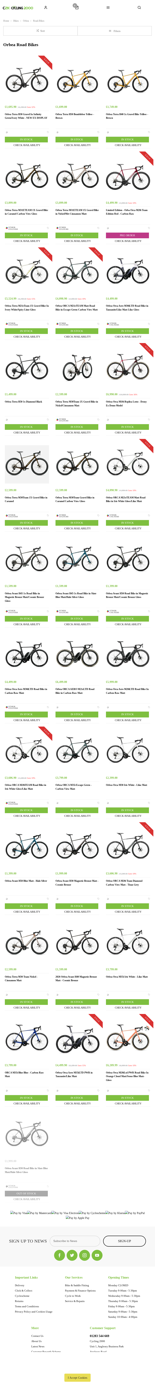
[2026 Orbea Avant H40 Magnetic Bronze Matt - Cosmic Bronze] (78, 943)
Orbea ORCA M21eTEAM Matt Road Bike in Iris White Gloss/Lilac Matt (126, 499)
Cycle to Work (73, 1295)
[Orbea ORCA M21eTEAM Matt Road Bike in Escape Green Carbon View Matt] (78, 273)
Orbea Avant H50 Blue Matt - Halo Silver (26, 880)
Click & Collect (23, 1290)
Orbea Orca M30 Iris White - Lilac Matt (126, 785)
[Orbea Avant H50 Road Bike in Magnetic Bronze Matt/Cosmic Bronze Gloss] (128, 560)
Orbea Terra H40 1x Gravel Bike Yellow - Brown (127, 116)
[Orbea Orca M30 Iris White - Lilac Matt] (128, 752)
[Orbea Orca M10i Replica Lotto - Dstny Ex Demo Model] (128, 368)
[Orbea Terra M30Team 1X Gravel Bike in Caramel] (27, 464)
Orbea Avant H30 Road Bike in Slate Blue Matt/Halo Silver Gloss (26, 1170)
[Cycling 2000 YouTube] (97, 1255)
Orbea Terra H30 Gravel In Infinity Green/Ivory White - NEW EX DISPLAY (26, 116)
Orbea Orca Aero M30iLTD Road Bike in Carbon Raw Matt (26, 691)
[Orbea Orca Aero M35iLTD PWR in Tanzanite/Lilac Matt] (78, 1039)
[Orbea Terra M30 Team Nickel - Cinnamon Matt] (27, 943)
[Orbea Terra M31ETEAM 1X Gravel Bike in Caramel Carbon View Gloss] (27, 177)
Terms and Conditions (27, 1306)
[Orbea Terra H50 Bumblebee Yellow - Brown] (78, 81)
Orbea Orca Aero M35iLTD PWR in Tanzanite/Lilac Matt (74, 1074)
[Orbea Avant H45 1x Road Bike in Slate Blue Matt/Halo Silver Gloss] (78, 560)
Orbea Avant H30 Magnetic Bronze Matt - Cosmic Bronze (77, 882)
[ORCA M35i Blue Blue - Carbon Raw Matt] (27, 1039)
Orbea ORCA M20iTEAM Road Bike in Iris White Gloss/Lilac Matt (25, 787)
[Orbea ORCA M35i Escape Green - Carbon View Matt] (78, 752)
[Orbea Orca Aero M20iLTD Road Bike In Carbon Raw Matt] (128, 656)
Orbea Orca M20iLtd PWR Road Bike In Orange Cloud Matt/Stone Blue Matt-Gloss (127, 1076)
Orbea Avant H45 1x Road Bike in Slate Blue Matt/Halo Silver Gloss (76, 595)
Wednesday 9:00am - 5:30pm (124, 1295)
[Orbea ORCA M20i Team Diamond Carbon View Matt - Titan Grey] (128, 847)
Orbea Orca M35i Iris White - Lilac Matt (127, 976)
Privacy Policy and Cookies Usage (33, 1311)
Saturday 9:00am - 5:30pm (122, 1311)
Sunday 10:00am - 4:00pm (122, 1316)
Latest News (37, 1346)
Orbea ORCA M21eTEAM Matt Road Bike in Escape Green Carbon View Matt (77, 307)
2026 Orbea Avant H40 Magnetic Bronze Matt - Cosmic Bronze (76, 978)
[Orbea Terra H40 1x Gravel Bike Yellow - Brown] (128, 81)
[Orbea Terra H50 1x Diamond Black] (27, 368)
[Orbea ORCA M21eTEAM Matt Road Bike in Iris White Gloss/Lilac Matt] (128, 464)
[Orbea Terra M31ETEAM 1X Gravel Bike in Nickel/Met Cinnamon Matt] (78, 177)
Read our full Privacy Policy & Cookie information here (77, 1368)
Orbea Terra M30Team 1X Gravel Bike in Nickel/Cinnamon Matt (77, 403)
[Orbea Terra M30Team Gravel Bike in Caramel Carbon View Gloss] (78, 464)
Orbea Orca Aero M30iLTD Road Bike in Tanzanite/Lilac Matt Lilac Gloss (127, 307)
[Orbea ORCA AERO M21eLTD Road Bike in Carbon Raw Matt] (78, 656)
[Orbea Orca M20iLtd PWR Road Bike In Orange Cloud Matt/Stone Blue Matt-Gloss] (128, 1039)
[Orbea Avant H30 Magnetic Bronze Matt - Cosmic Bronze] (78, 847)
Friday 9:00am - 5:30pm (121, 1306)
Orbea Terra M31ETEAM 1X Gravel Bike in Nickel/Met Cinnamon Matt (77, 212)
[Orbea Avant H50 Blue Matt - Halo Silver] (27, 847)
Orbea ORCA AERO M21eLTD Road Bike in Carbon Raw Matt (75, 691)
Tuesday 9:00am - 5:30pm (122, 1290)
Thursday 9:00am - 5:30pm (123, 1301)
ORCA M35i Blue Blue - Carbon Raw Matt (24, 1074)
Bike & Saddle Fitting (77, 1285)
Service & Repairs (75, 1301)
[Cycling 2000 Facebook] (59, 1255)
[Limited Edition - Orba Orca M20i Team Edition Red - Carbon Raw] (128, 177)
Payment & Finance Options (80, 1290)
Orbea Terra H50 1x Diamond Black (23, 401)
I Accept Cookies (77, 1377)
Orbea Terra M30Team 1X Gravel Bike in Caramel (26, 499)
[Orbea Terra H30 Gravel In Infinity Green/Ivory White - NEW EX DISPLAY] (27, 81)
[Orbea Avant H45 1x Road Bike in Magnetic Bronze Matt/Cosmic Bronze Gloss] (27, 560)
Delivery (19, 1285)
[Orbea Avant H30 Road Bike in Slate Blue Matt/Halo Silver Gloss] (27, 1135)
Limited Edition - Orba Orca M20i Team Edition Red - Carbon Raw (127, 212)
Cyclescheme (22, 1295)
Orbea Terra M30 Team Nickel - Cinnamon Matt (21, 978)
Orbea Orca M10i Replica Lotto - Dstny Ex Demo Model (126, 403)
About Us (36, 1341)
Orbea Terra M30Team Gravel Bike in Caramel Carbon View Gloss (75, 499)
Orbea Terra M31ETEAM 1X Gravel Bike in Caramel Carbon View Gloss (26, 212)
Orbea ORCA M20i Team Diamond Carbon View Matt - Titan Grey (124, 882)
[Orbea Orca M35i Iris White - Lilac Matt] (128, 943)
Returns (19, 1301)
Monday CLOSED (118, 1285)
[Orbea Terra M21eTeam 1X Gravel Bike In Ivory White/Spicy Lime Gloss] (27, 273)
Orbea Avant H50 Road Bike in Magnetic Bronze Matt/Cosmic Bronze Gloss (127, 595)
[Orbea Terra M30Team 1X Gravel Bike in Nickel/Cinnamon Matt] (78, 368)
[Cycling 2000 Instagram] (84, 1255)
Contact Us (37, 1335)
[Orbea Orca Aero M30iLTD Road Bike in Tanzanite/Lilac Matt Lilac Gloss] (128, 273)
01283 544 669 (99, 1336)
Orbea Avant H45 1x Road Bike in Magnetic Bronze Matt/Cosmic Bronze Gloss (24, 597)
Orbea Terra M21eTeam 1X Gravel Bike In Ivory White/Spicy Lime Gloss (27, 307)
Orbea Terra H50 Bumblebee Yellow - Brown (75, 116)
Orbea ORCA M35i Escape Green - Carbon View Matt (74, 787)
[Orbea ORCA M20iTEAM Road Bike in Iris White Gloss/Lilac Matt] (27, 752)
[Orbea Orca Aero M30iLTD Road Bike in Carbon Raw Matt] (27, 656)
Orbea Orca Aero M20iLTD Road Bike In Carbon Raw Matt (127, 691)
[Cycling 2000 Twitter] (72, 1255)
